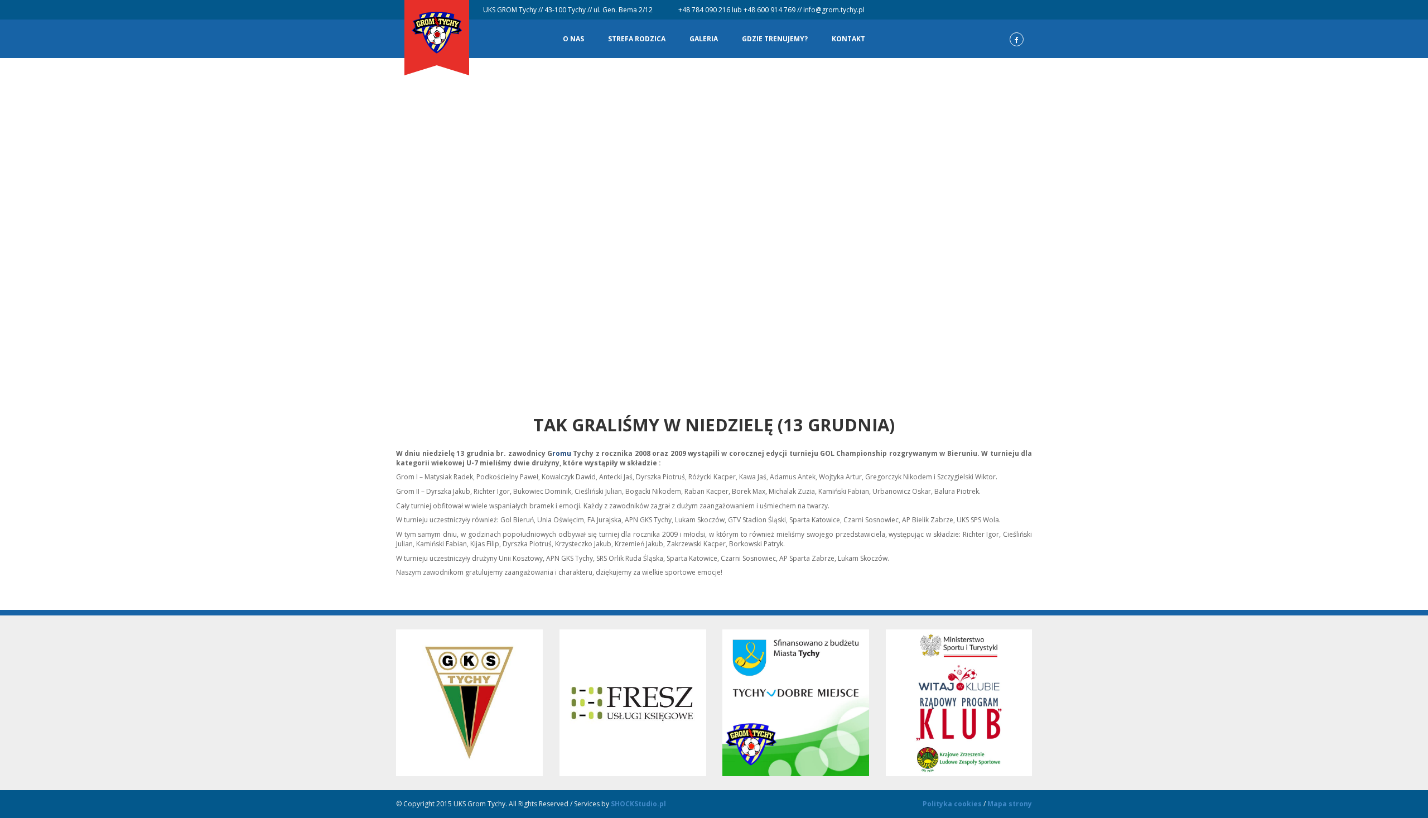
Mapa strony (1009, 804)
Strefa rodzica (636, 39)
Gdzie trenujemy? (775, 39)
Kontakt (848, 39)
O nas (573, 39)
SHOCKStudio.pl (638, 804)
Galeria (703, 39)
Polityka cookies (952, 804)
